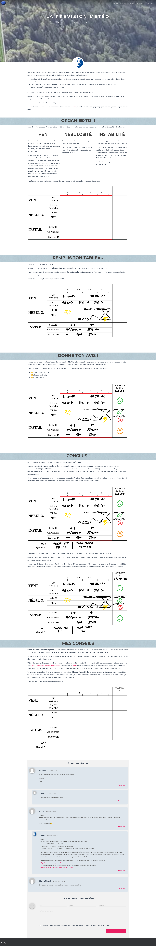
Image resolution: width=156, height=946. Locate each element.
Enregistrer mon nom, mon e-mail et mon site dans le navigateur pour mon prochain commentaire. (76, 925)
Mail (1, 942)
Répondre (122, 785)
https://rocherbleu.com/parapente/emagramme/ (55, 863)
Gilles (43, 835)
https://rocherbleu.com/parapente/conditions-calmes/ (57, 867)
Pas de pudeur (149, 3)
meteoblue (49, 665)
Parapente (123, 3)
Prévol (74, 107)
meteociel (56, 665)
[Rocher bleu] (4, 3)
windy (75, 665)
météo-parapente (38, 665)
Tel (5, 942)
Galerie (132, 3)
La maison (140, 3)
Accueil (115, 3)
